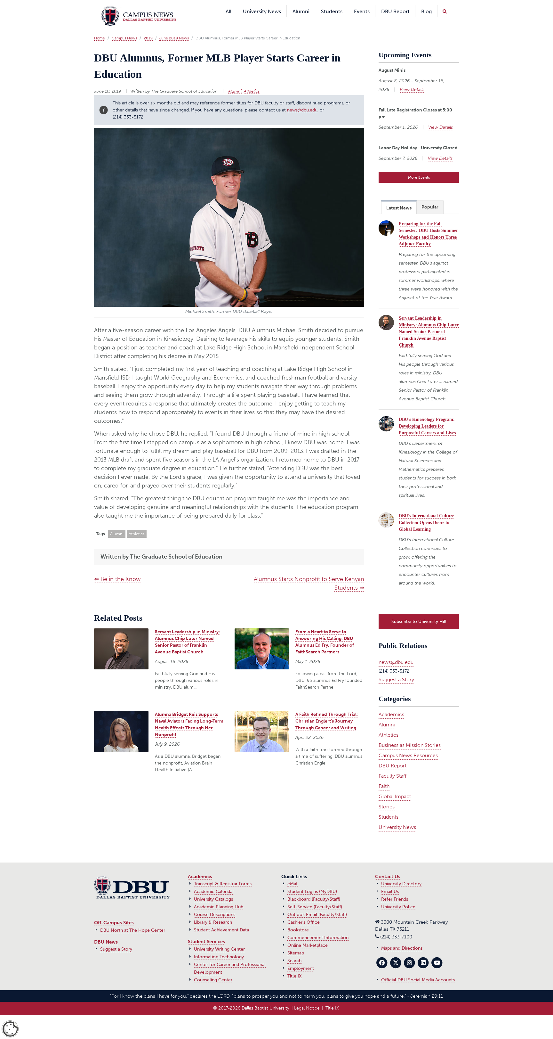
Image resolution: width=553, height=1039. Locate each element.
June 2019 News (174, 28)
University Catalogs (213, 888)
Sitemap (295, 942)
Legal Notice (307, 997)
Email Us (390, 880)
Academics (391, 703)
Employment (300, 957)
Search (294, 949)
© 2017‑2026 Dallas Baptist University (251, 997)
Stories (387, 795)
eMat (292, 872)
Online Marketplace (307, 934)
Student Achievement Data (221, 918)
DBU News (106, 931)
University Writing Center (219, 938)
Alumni (235, 81)
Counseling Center (213, 968)
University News (397, 816)
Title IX (294, 965)
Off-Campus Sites (114, 911)
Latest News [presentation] (399, 198)
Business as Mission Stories (410, 734)
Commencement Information (318, 926)
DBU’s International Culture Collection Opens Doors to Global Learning (426, 513)
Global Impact (395, 785)
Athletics (252, 81)
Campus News (124, 28)
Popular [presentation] (429, 197)
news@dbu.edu (302, 100)
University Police (398, 895)
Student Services (206, 930)
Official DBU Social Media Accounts (418, 968)
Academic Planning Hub (218, 895)
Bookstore (298, 918)
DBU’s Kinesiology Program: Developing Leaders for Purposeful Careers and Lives (427, 416)
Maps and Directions (401, 937)
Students (388, 806)
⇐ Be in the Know (117, 569)
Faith (384, 775)
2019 (148, 28)
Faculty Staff (392, 765)
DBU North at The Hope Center (132, 919)
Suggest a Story (396, 668)
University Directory (401, 872)
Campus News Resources (408, 744)
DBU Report (392, 754)
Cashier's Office (303, 911)
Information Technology (219, 945)
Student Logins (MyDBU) (312, 880)
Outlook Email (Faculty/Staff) (317, 903)
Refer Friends (394, 888)
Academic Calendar (214, 880)
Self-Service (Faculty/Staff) (314, 895)
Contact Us (387, 865)
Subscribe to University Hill (418, 610)
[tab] (399, 197)
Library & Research (213, 911)
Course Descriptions (214, 903)
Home (99, 28)
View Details (412, 80)
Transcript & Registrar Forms (223, 872)
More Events (419, 168)
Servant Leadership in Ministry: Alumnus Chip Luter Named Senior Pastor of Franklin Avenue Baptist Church (429, 322)
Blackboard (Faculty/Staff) (313, 888)
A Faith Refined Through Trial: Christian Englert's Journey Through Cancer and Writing (326, 711)
